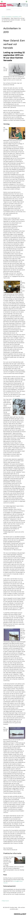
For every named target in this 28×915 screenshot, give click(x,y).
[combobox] (14, 9)
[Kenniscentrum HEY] (14, 4)
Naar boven (5, 900)
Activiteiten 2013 (16, 16)
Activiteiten (9, 16)
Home (3, 16)
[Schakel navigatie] (26, 2)
